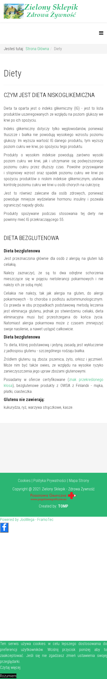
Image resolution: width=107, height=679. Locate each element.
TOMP (63, 506)
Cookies (24, 480)
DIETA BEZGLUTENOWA (31, 238)
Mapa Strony (79, 480)
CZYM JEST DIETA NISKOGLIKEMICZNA (49, 95)
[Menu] (101, 33)
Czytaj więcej (10, 667)
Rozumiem (8, 676)
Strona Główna (37, 48)
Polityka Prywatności (49, 480)
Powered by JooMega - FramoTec (27, 519)
